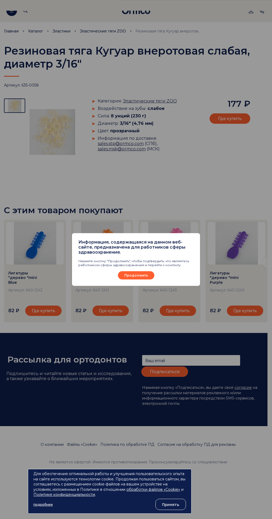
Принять (170, 504)
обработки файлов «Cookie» (153, 489)
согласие (243, 387)
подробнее (43, 504)
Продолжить (136, 275)
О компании (52, 444)
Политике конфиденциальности (64, 494)
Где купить (230, 118)
